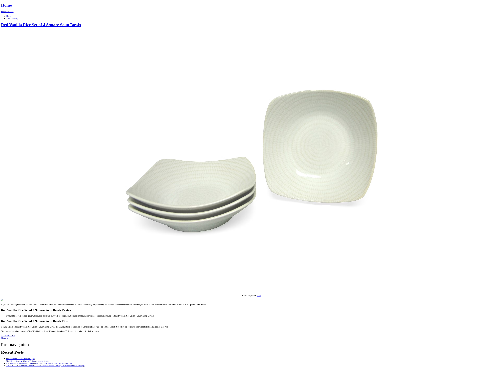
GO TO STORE (8, 336)
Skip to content (7, 11)
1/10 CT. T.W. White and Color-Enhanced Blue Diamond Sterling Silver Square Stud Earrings (45, 366)
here (259, 295)
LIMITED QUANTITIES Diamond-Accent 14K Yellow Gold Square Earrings (39, 363)
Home (6, 5)
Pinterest (4, 338)
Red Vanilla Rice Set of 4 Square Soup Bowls (41, 24)
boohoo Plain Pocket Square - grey (20, 358)
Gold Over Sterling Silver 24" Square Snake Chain (27, 361)
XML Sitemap (12, 18)
